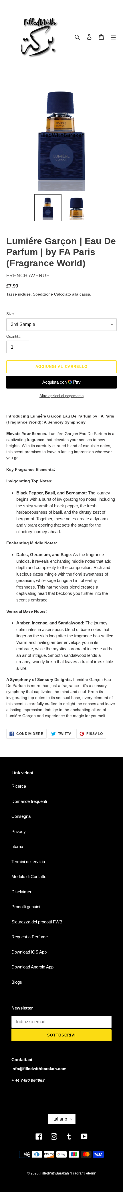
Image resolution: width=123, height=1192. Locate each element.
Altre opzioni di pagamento (61, 396)
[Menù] (113, 37)
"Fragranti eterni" (83, 1173)
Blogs (16, 982)
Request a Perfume (29, 936)
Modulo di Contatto (28, 876)
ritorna (17, 846)
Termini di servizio (28, 861)
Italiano (59, 1119)
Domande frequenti (29, 801)
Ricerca (18, 786)
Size (10, 314)
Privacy (18, 831)
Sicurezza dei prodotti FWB (36, 921)
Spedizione (43, 294)
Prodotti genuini (25, 906)
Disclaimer (21, 891)
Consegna (21, 816)
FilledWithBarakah (54, 1173)
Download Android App (32, 966)
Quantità (13, 336)
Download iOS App (29, 952)
